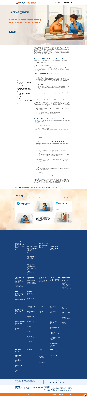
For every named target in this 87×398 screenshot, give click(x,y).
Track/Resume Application (66, 318)
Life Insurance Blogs (18, 355)
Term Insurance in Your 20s (43, 280)
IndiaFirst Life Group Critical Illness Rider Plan (19, 319)
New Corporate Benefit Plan (19, 327)
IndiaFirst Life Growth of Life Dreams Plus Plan (31, 244)
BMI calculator (29, 315)
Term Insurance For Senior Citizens (31, 281)
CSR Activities (41, 311)
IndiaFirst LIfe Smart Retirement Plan (65, 281)
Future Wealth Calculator (31, 316)
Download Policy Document (66, 312)
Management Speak (18, 366)
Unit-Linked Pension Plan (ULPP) (30, 299)
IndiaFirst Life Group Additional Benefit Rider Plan (20, 322)
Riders (16, 291)
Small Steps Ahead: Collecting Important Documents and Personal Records (25, 89)
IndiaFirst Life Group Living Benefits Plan (19, 306)
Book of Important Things (67, 2)
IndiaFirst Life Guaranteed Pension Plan (66, 287)
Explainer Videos (53, 2)
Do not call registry (41, 357)
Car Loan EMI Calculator (30, 307)
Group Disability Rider (18, 323)
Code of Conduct (52, 332)
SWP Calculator (29, 341)
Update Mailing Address (53, 355)
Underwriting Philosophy (53, 321)
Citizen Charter (52, 346)
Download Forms (64, 308)
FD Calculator (29, 331)
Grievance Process (53, 311)
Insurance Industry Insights (19, 365)
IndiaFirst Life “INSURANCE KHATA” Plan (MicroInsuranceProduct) (31, 272)
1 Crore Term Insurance (18, 280)
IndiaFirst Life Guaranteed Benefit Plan (31, 265)
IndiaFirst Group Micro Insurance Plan (20, 313)
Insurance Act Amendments (54, 331)
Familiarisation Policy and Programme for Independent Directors (54, 319)
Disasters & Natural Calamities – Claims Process (55, 338)
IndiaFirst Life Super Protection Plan (20, 241)
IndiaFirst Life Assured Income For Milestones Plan (31, 240)
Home (47, 2)
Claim (62, 307)
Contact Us (63, 322)
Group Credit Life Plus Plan (19, 311)
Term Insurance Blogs (18, 354)
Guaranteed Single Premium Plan (31, 267)
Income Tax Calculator (30, 305)
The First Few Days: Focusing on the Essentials (24, 83)
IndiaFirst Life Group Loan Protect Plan (19, 315)
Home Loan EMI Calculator (31, 306)
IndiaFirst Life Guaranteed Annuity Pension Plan (66, 285)
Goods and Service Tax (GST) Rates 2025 (43, 354)
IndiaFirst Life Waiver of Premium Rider (19, 295)
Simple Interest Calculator (31, 337)
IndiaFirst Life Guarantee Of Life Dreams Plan (31, 242)
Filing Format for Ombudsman (54, 327)
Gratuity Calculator (30, 335)
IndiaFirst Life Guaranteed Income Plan (31, 250)
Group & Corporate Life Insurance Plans (19, 303)
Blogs (59, 2)
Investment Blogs (18, 360)
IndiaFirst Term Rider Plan (19, 293)
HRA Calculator (29, 325)
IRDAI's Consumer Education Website (19, 373)
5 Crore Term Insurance (18, 285)
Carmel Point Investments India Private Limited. (31, 354)
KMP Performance (53, 336)
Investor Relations (53, 305)
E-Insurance (17, 371)
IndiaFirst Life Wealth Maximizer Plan (43, 244)
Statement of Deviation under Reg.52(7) (54, 316)
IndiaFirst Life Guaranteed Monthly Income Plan (31, 258)
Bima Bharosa (41, 356)
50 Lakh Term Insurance (19, 281)
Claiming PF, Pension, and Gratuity (25, 100)
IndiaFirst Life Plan (18, 243)
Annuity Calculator (29, 320)
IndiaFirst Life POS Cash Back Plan (31, 274)
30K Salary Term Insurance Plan (55, 280)
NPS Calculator (29, 327)
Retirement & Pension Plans (66, 278)
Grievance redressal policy (54, 310)
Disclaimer (54, 394)
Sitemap (51, 339)
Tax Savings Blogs (18, 359)
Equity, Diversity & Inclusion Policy (54, 344)
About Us (40, 305)
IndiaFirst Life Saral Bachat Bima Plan (31, 261)
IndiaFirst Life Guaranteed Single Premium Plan (54, 249)
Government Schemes (18, 364)
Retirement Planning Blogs (19, 361)
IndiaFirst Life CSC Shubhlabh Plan (31, 269)
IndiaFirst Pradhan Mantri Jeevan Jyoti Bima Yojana (19, 310)
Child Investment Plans (30, 294)
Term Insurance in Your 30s (43, 281)
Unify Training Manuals (42, 362)
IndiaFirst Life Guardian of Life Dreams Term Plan (20, 249)
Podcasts (16, 369)
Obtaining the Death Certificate (25, 85)
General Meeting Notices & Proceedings (54, 314)
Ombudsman (52, 326)
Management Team (41, 307)
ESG (51, 307)
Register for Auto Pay (65, 313)
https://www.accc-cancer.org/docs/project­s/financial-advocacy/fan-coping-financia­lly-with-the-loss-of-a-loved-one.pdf (35, 187)
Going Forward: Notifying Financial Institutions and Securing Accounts (24, 91)
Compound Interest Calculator (31, 322)
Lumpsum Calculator (30, 336)
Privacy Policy (52, 322)
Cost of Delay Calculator (30, 321)
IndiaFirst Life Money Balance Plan (43, 246)
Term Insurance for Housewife (31, 283)
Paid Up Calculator (29, 317)
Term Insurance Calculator (31, 311)
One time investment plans (31, 297)
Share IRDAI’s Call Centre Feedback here (42, 359)
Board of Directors (41, 306)
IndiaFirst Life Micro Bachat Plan (32, 263)
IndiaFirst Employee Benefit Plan (19, 329)
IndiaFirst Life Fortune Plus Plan (32, 248)
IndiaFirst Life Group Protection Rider (20, 300)
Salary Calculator (29, 332)
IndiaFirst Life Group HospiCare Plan (20, 317)
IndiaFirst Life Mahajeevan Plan (31, 255)
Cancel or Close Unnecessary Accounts (24, 94)
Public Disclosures (53, 306)
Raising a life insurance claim (24, 98)
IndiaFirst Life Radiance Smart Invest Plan (43, 240)
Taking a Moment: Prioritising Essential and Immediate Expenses (25, 80)
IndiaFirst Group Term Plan (19, 308)
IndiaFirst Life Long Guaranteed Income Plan (32, 247)
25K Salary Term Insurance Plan (55, 279)
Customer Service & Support (65, 303)
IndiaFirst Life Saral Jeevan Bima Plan (19, 245)
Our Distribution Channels (42, 315)
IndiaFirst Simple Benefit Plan (31, 256)
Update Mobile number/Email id (55, 354)
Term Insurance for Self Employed (30, 286)
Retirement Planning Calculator (31, 310)
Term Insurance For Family (31, 282)
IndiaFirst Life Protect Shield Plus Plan (19, 247)
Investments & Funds (65, 317)
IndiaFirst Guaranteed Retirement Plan (65, 283)
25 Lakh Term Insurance (19, 286)
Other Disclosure (52, 345)
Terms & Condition (68, 394)
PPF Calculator (29, 326)
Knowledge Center (18, 349)
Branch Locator (64, 323)
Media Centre (41, 310)
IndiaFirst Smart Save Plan (42, 247)
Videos (16, 370)
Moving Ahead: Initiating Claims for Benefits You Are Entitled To (24, 97)
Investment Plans (29, 293)
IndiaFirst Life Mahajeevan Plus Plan (31, 252)
